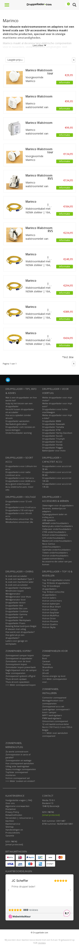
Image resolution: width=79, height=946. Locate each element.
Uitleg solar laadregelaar (17, 766)
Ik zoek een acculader (16, 576)
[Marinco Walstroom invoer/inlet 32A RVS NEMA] (14, 233)
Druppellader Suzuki (52, 435)
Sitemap (10, 826)
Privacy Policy (12, 812)
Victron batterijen (51, 603)
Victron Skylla (48, 627)
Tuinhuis (46, 664)
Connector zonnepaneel (54, 697)
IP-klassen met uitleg (16, 629)
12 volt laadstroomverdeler (55, 724)
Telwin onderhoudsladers (55, 552)
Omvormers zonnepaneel (55, 721)
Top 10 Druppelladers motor (56, 580)
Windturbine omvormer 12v (19, 519)
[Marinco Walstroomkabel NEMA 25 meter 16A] (14, 312)
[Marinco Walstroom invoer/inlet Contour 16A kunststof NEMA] (14, 76)
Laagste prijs (14, 59)
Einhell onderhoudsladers (55, 535)
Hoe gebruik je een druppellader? (15, 636)
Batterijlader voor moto (54, 450)
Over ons (10, 803)
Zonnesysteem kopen (16, 664)
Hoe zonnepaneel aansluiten (20, 763)
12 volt (45, 670)
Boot (44, 658)
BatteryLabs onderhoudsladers (57, 526)
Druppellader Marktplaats (18, 620)
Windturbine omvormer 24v (19, 522)
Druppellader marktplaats (18, 587)
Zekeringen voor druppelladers (57, 505)
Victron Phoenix (50, 621)
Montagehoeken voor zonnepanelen (53, 702)
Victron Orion (49, 618)
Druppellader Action (16, 602)
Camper (46, 655)
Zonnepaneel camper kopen (20, 655)
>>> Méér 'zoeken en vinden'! (20, 781)
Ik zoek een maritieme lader (20, 581)
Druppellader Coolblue (17, 611)
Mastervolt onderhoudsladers (56, 540)
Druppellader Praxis (15, 623)
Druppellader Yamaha (53, 427)
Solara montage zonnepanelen (21, 769)
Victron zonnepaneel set (18, 778)
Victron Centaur (50, 609)
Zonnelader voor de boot (18, 661)
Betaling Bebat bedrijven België (21, 626)
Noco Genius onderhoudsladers (51, 545)
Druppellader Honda (52, 444)
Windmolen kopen (15, 590)
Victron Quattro (50, 624)
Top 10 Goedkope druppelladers (51, 587)
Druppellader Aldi (14, 605)
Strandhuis (47, 667)
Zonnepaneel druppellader (19, 658)
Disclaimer (11, 809)
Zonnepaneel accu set (53, 706)
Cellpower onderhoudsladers (56, 529)
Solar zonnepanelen (15, 673)
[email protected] (51, 815)
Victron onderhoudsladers (55, 555)
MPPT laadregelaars (52, 715)
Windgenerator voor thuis (18, 596)
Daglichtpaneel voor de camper (21, 670)
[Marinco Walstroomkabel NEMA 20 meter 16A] (14, 286)
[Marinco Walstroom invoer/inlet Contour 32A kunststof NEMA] (14, 154)
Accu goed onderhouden (18, 483)
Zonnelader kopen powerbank (21, 667)
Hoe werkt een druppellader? (20, 632)
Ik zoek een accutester (17, 584)
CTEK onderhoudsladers (54, 532)
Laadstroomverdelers (53, 558)
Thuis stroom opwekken (17, 682)
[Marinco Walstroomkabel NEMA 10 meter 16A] (14, 207)
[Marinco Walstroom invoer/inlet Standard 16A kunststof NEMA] (14, 128)
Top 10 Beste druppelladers (55, 583)
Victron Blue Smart (51, 606)
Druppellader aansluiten (17, 421)
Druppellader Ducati (52, 441)
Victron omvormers (52, 600)
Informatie (64, 82)
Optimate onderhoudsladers (56, 549)
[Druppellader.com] (39, 4)
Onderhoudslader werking (19, 432)
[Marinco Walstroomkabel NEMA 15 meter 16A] (14, 260)
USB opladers (48, 520)
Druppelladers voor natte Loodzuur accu (18, 473)
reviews (42, 942)
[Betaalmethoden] (10, 857)
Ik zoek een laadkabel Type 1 (20, 579)
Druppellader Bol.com (16, 608)
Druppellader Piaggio (52, 447)
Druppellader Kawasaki (53, 424)
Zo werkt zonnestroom (17, 751)
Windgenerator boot (16, 599)
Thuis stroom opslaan (16, 679)
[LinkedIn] (8, 380)
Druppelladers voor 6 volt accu (21, 507)
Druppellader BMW (51, 421)
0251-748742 (11, 841)
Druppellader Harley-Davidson (57, 432)
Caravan (46, 661)
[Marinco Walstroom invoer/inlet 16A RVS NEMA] (14, 181)
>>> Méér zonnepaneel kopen (21, 684)
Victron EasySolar (50, 612)
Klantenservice (13, 823)
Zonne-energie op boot (53, 676)
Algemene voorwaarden (17, 806)
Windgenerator (13, 593)
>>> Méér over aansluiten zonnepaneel (55, 734)
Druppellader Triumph (53, 438)
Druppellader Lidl (14, 617)
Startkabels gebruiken (16, 424)
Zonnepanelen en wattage (18, 760)
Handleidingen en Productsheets (14, 831)
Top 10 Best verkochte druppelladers (53, 593)
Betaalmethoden (14, 815)
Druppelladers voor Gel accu (20, 478)
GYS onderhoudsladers (53, 537)
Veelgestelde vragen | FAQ (19, 800)
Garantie (10, 835)
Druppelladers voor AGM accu (20, 481)
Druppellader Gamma (16, 614)
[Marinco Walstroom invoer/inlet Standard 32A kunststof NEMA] (14, 102)
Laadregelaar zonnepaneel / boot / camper (56, 711)
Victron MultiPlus (50, 615)
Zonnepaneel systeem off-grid (20, 676)
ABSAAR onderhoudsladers (55, 523)
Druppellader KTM (51, 430)
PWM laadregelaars (51, 718)
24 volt (45, 673)
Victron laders (49, 597)
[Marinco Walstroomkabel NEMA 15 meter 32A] (14, 338)
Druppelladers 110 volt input (19, 510)
